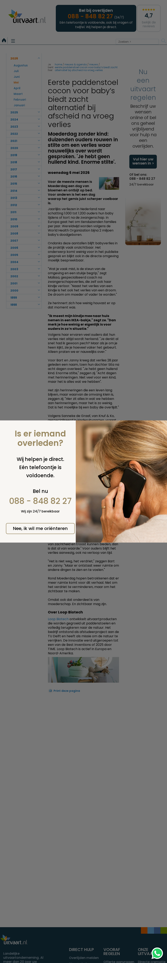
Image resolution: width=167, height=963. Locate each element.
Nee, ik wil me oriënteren (40, 528)
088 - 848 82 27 (40, 501)
